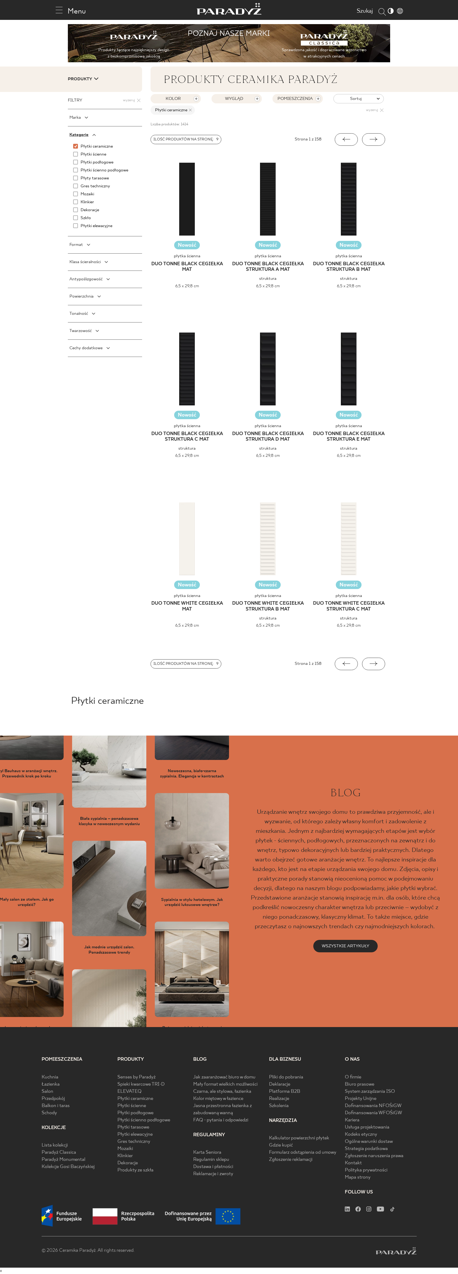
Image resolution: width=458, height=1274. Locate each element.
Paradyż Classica (59, 1152)
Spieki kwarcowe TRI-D (141, 1084)
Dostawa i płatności (213, 1167)
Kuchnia (50, 1077)
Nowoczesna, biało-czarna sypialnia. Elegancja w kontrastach (192, 773)
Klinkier (125, 1156)
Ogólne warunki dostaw (369, 1141)
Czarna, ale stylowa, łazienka (222, 1091)
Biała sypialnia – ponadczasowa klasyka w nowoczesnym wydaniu (109, 821)
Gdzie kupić (281, 1145)
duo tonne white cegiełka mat (187, 606)
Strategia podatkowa (366, 1149)
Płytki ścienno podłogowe (143, 1120)
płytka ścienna (187, 256)
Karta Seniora (207, 1152)
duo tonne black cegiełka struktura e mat (349, 437)
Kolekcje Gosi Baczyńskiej (68, 1167)
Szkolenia (279, 1106)
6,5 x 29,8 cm (187, 286)
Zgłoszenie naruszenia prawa (374, 1156)
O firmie (353, 1077)
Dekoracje (127, 1163)
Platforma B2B (284, 1091)
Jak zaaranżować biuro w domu (224, 1077)
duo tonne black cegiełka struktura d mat (268, 437)
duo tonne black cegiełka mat (187, 267)
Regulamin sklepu (211, 1159)
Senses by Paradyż (136, 1077)
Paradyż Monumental (63, 1159)
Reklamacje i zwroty (213, 1174)
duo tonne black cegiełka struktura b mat (349, 267)
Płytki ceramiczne (135, 1099)
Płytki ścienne (131, 1106)
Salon (47, 1091)
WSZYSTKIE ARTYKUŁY (345, 946)
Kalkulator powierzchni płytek (299, 1138)
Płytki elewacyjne (135, 1134)
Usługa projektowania (367, 1127)
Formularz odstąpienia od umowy (302, 1152)
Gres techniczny (133, 1141)
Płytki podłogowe (135, 1113)
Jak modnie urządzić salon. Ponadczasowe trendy (109, 950)
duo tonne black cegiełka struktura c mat (187, 437)
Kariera (352, 1120)
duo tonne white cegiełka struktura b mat (268, 606)
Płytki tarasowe (133, 1127)
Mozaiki (125, 1149)
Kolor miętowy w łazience (218, 1099)
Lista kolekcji (55, 1145)
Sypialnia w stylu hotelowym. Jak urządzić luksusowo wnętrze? (192, 902)
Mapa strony (358, 1177)
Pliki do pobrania (286, 1077)
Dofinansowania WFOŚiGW (373, 1113)
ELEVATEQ (129, 1091)
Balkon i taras (56, 1106)
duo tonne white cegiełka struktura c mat (349, 606)
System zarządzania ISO (370, 1091)
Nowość (187, 245)
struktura (267, 278)
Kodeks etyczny (361, 1134)
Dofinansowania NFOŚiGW (373, 1106)
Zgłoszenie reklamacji (290, 1159)
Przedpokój (53, 1099)
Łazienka (51, 1084)
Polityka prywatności (366, 1170)
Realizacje (279, 1099)
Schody (49, 1113)
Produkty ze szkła (135, 1170)
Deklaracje (279, 1084)
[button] (346, 139)
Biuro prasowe (359, 1084)
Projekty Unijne (360, 1099)
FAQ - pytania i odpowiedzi (220, 1120)
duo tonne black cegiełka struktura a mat (268, 267)
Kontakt (353, 1163)
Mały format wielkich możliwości (225, 1084)
